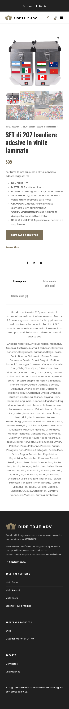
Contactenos (17, 562)
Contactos (12, 663)
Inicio (8, 126)
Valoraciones (13, 671)
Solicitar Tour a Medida (18, 605)
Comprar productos (24, 235)
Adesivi (15, 126)
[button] (58, 38)
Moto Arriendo (13, 590)
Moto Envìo (12, 598)
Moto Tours (12, 582)
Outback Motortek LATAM (20, 638)
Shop (8, 630)
